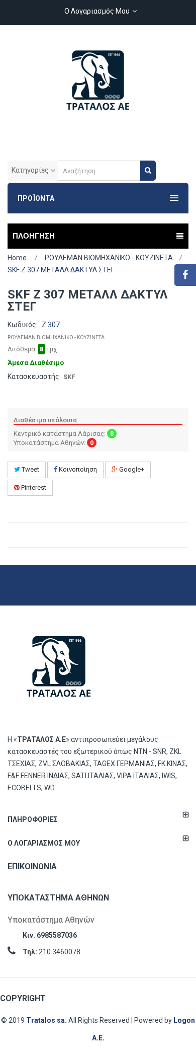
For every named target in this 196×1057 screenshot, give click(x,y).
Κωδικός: (23, 325)
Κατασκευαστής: (34, 376)
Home (17, 258)
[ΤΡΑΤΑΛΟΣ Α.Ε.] (98, 85)
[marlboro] (59, 671)
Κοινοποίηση (77, 469)
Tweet (29, 469)
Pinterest (33, 487)
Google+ (131, 469)
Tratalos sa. (47, 1020)
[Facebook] (185, 275)
